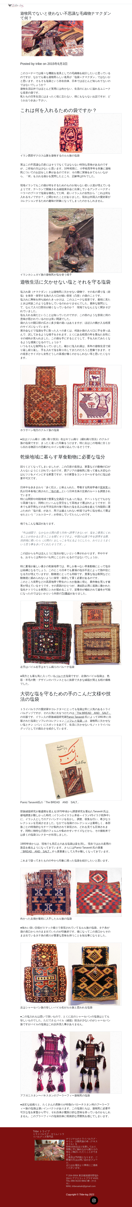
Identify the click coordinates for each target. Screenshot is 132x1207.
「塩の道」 (55, 491)
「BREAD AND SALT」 (36, 851)
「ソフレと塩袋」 (74, 720)
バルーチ (60, 676)
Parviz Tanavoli (75, 717)
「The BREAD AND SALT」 (92, 713)
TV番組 (65, 593)
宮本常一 (105, 487)
